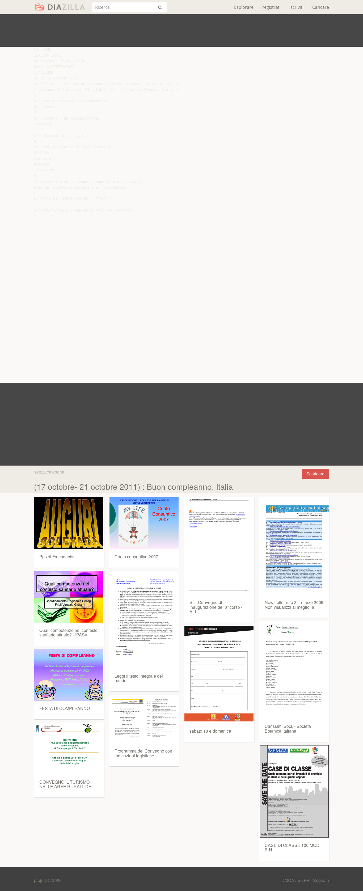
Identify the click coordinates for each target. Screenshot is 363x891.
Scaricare (315, 474)
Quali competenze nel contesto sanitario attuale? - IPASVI (68, 632)
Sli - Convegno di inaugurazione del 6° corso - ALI (215, 607)
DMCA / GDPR (296, 880)
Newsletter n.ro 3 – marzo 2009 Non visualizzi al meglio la (294, 604)
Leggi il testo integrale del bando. (139, 678)
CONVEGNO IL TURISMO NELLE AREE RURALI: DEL (66, 784)
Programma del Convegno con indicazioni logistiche (143, 753)
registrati (271, 7)
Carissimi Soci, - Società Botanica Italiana (288, 728)
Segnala (321, 880)
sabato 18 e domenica (210, 731)
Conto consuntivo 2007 (136, 557)
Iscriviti (296, 7)
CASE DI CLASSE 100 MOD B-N (292, 847)
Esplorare (244, 7)
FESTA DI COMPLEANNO (64, 708)
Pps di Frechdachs (56, 557)
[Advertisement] (181, 31)
